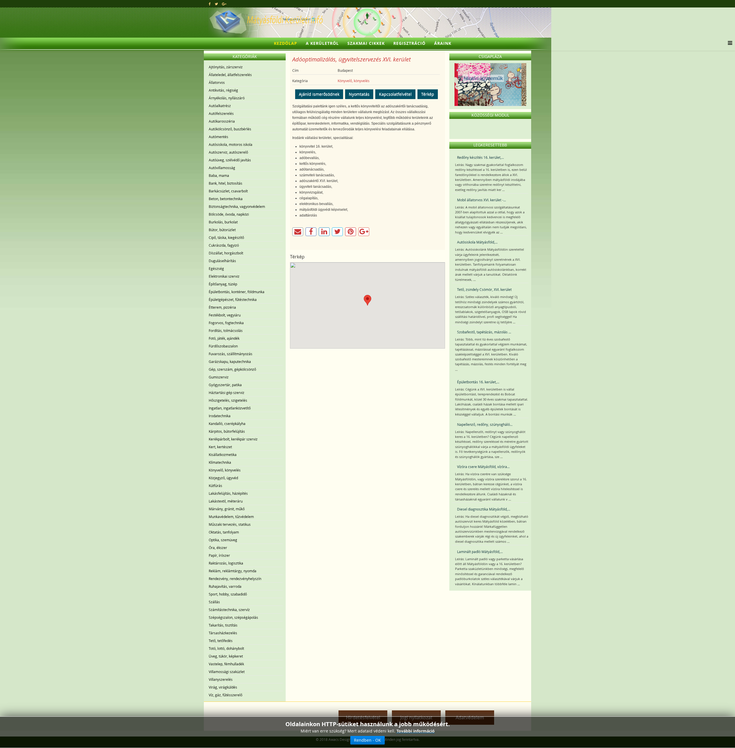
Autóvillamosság (222, 167)
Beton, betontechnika (226, 198)
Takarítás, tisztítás (223, 625)
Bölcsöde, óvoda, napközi (229, 214)
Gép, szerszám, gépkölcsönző (232, 369)
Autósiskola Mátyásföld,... (477, 242)
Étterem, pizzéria (222, 307)
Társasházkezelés (223, 633)
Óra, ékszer (218, 547)
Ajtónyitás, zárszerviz (226, 67)
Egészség (216, 268)
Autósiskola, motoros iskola (230, 144)
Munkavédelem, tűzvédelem (231, 516)
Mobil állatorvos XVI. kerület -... (481, 200)
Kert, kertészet (220, 446)
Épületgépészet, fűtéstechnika (233, 299)
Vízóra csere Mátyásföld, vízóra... (483, 466)
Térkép (427, 94)
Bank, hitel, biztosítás (225, 183)
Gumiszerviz (219, 377)
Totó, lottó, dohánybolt (226, 648)
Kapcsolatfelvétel (395, 94)
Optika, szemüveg (223, 540)
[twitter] (216, 3)
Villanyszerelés (221, 679)
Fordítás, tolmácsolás (226, 330)
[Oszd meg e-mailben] (297, 231)
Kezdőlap (285, 43)
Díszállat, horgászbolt (226, 253)
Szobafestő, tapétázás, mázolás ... (484, 332)
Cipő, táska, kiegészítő (226, 237)
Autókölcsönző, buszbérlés (230, 129)
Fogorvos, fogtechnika (226, 322)
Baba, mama (219, 175)
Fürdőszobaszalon (223, 346)
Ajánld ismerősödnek (319, 94)
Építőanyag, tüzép (223, 284)
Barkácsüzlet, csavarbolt (228, 191)
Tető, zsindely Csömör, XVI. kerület (484, 289)
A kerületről (322, 43)
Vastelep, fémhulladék (226, 664)
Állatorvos (217, 82)
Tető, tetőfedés (221, 640)
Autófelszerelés (221, 113)
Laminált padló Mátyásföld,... (480, 551)
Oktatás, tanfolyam (224, 532)
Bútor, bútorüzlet (222, 229)
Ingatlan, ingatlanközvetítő (230, 408)
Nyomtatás (359, 94)
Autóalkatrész (220, 105)
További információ (415, 731)
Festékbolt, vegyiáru (225, 315)
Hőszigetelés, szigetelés (228, 400)
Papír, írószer (219, 555)
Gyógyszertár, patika (225, 384)
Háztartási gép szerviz (226, 392)
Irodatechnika (220, 415)
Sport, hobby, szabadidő (228, 594)
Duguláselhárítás (222, 260)
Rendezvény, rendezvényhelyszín (235, 578)
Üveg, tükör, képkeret (226, 656)
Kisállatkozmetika (223, 454)
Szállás (214, 602)
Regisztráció (409, 43)
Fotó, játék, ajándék (224, 338)
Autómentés (218, 136)
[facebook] (210, 3)
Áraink (442, 43)
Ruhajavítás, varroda (225, 586)
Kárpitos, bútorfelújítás (227, 431)
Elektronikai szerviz (224, 276)
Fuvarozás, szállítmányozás (230, 353)
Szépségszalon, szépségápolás (233, 617)
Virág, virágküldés (223, 687)
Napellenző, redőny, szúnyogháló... (484, 424)
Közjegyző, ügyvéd (223, 478)
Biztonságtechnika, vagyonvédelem (237, 206)
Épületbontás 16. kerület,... (478, 382)
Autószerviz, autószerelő (228, 152)
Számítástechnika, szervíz (229, 609)
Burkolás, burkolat (223, 222)
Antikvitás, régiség (223, 90)
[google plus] (224, 3)
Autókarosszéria (222, 121)
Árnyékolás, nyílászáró (227, 98)
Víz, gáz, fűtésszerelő (225, 695)
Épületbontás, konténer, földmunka (236, 291)
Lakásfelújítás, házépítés (228, 493)
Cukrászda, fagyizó (224, 245)
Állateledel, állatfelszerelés (230, 74)
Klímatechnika (220, 462)
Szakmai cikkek (366, 43)
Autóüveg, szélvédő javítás (230, 160)
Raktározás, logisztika (226, 563)
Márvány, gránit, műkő (227, 509)
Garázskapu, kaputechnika (230, 361)
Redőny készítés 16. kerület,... (480, 157)
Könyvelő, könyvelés (225, 470)
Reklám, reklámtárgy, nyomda (232, 571)
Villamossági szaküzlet (227, 671)
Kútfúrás (215, 485)
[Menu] (728, 43)
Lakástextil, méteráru (226, 501)
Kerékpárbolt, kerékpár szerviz (233, 439)
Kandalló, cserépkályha (227, 423)
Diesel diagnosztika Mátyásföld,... (483, 509)
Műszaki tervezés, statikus (230, 524)
